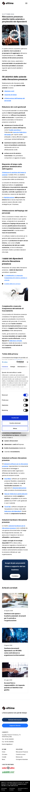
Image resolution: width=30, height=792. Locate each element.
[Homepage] (7, 3)
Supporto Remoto (15, 725)
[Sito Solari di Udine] (15, 768)
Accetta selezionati (15, 423)
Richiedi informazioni (15, 720)
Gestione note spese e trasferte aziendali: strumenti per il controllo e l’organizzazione (15, 617)
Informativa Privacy (4, 789)
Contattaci (15, 576)
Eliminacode (19, 757)
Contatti (4, 757)
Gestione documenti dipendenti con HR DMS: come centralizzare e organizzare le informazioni (14, 651)
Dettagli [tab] (12, 366)
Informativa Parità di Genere (23, 789)
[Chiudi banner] (27, 362)
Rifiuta (15, 428)
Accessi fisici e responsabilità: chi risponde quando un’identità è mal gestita (14, 686)
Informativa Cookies (12, 789)
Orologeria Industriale (22, 759)
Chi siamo (4, 754)
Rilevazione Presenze (22, 752)
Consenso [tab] (5, 366)
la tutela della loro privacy (12, 284)
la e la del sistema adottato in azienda (15, 278)
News (3, 759)
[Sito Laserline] (15, 772)
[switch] (25, 400)
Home (3, 752)
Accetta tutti (15, 417)
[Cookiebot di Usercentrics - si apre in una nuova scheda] (17, 362)
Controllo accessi (20, 754)
